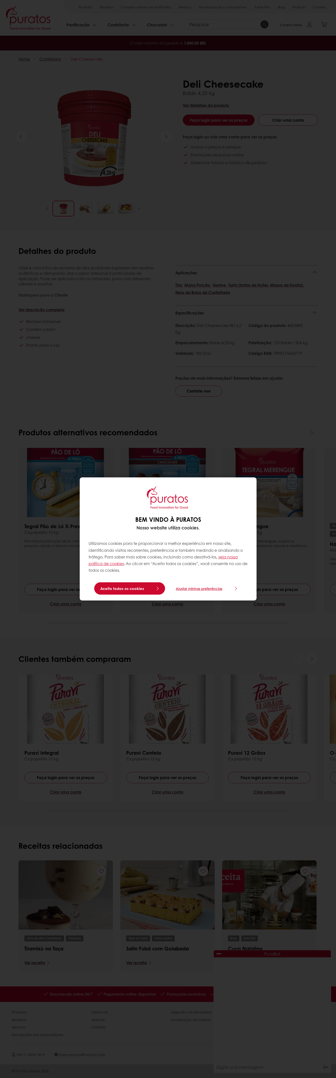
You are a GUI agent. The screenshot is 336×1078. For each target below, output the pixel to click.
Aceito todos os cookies (122, 588)
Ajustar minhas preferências (199, 588)
